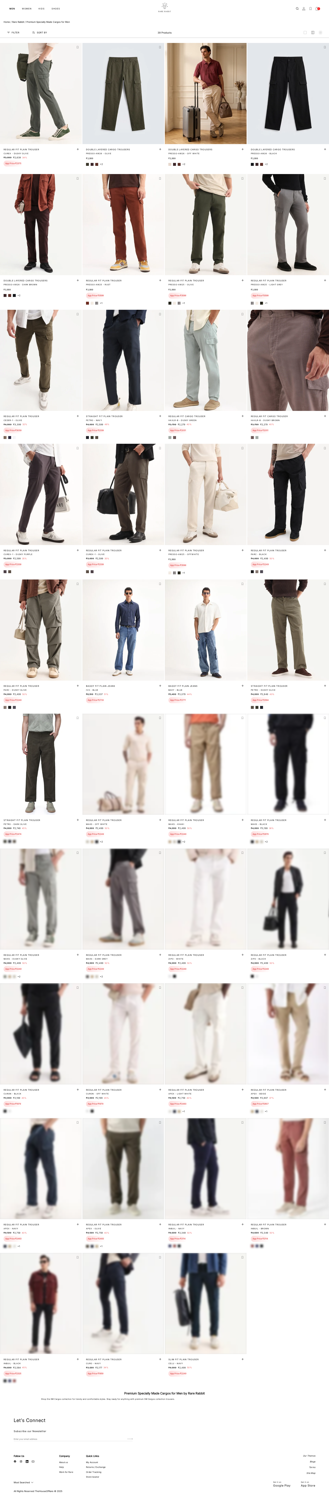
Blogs (312, 1461)
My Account (92, 1462)
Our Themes (309, 1456)
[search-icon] (297, 8)
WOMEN (27, 8)
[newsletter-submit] (130, 1439)
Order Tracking (93, 1472)
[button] (77, 47)
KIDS (42, 8)
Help (61, 1467)
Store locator (92, 1477)
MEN (12, 8)
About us (63, 1462)
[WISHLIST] (310, 8)
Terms (312, 1467)
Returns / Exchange (96, 1467)
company (64, 1456)
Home (7, 22)
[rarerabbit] (164, 8)
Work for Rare (66, 1472)
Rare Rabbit (18, 22)
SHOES (56, 8)
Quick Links (92, 1456)
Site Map (310, 1473)
